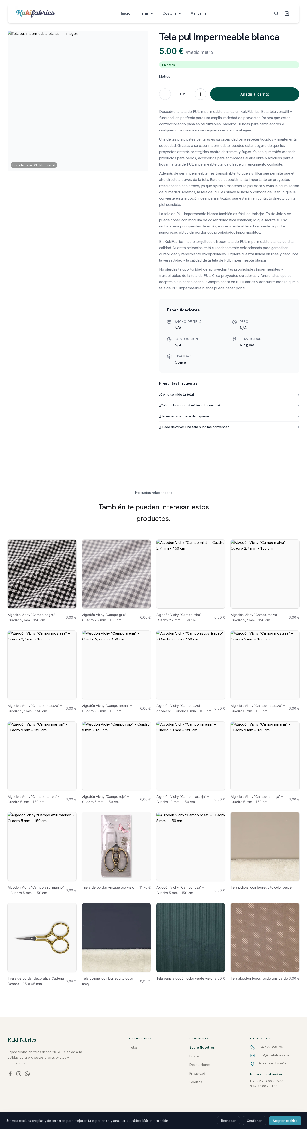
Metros (164, 76)
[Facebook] (10, 1073)
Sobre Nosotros (202, 1047)
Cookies (195, 1082)
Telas (143, 13)
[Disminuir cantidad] (165, 94)
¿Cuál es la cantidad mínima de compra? (229, 405)
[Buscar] (276, 13)
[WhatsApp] (27, 1073)
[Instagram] (18, 1073)
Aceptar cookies (285, 1120)
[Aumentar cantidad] (200, 94)
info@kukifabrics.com (274, 1055)
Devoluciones (200, 1065)
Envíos (194, 1056)
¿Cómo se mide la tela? (229, 394)
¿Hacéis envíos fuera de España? (229, 416)
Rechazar (228, 1120)
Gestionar (254, 1120)
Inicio (125, 13)
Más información (155, 1120)
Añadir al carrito (254, 94)
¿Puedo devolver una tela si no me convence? (229, 427)
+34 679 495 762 (271, 1047)
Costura (169, 13)
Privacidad (197, 1073)
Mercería (198, 13)
